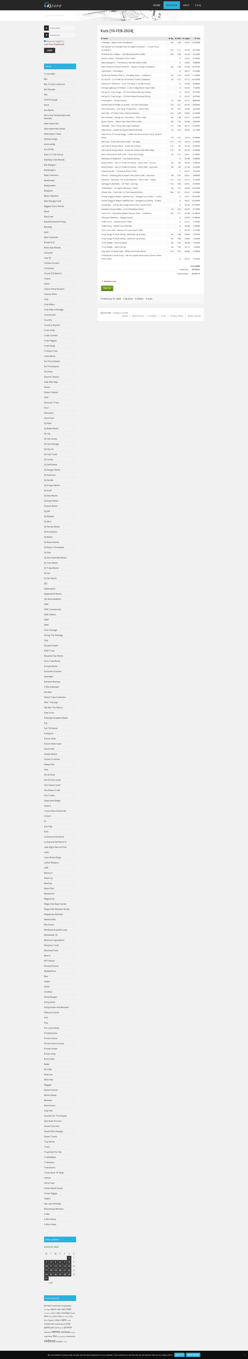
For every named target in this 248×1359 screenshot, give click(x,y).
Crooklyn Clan (51, 351)
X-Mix (46, 1214)
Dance (47, 387)
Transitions (49, 1167)
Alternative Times (52, 133)
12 (55, 1266)
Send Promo (138, 315)
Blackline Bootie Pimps (55, 221)
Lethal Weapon (51, 862)
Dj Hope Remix (51, 500)
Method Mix (50, 919)
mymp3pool (60, 1324)
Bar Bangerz (50, 164)
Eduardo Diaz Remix (53, 655)
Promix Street (50, 1048)
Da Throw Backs (52, 361)
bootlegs (47, 1309)
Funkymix (48, 733)
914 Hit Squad (50, 99)
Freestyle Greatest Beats (56, 717)
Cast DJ (47, 257)
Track (47, 1146)
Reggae (47, 1084)
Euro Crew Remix (52, 661)
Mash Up (48, 878)
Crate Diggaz (50, 340)
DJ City (47, 433)
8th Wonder (50, 89)
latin (64, 1320)
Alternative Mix (51, 123)
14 (64, 1266)
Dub (46, 640)
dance (73, 1313)
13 (60, 1266)
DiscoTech (49, 418)
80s (45, 79)
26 (55, 1274)
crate (57, 1313)
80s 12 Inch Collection (54, 84)
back (49, 1305)
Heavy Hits (49, 764)
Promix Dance (50, 1038)
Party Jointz (49, 1002)
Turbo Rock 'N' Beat (54, 1172)
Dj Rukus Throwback (54, 547)
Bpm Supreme (51, 237)
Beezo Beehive (51, 195)
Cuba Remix (49, 356)
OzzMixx (48, 991)
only (68, 1323)
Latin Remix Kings (52, 857)
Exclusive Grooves (52, 671)
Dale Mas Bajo (51, 382)
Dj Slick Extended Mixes (55, 557)
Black (46, 211)
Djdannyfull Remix (52, 593)
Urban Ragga (50, 1193)
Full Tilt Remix (50, 728)
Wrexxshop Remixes (54, 1208)
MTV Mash (49, 960)
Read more (193, 1354)
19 (55, 1270)
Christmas (49, 268)
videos (50, 1340)
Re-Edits (48, 1069)
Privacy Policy (176, 315)
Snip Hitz (48, 1110)
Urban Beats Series (53, 1188)
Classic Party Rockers (54, 288)
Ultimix (47, 1177)
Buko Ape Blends (52, 247)
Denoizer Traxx (51, 402)
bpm (46, 232)
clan (63, 1309)
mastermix (49, 1323)
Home (156, 5)
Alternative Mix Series (54, 128)
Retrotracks (49, 1105)
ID (45, 821)
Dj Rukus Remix (51, 542)
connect (47, 1313)
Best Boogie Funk (52, 201)
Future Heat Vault (52, 743)
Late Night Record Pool (55, 847)
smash (73, 1332)
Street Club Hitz (51, 1126)
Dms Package (50, 630)
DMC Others (50, 614)
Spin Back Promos (53, 1121)
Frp (45, 723)
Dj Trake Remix (51, 568)
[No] (244, 1355)
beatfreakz (56, 1305)
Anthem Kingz (51, 139)
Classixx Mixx (50, 294)
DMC (46, 604)
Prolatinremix (50, 1033)
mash (69, 1320)
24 (46, 1274)
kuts (150, 298)
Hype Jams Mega (52, 800)
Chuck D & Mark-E (53, 273)
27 (60, 1274)
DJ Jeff (47, 511)
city (59, 1309)
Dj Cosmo (48, 459)
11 (51, 1266)
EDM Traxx (49, 650)
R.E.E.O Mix (49, 1059)
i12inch (47, 816)
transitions (70, 1336)
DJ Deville (48, 480)
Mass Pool (49, 888)
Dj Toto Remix (51, 562)
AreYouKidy (49, 144)
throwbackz (61, 1336)
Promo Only (50, 1053)
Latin (46, 852)
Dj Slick (47, 552)
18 (51, 1270)
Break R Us (49, 242)
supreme (48, 1336)
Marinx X (48, 873)
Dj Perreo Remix (52, 526)
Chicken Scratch (51, 263)
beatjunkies (66, 1305)
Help (186, 5)
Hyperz (47, 805)
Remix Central (50, 1090)
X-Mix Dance (50, 1219)
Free (59, 1316)
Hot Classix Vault (52, 785)
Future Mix (49, 748)
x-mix (65, 1342)
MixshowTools (51, 950)
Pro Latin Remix (51, 1028)
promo (68, 1327)
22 (69, 1270)
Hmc (46, 769)
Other (47, 986)
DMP (46, 619)
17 (46, 1270)
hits (71, 1316)
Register (171, 5)
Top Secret (49, 1141)
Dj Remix (48, 537)
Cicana (47, 278)
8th (45, 1305)
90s (45, 94)
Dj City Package (51, 444)
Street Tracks (50, 1136)
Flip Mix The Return (53, 707)
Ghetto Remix (50, 754)
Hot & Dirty (49, 774)
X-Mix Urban (50, 1224)
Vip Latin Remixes (52, 1203)
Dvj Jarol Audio (51, 645)
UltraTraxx (49, 1183)
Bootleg (48, 226)
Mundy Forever (51, 966)
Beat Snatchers (51, 175)
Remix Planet (50, 1095)
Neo (46, 976)
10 (46, 1266)
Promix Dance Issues (54, 1043)
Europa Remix (50, 666)
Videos (47, 1198)
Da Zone (48, 371)
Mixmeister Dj (50, 935)
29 (69, 1274)
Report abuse (194, 315)
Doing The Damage (53, 635)
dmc (46, 1316)
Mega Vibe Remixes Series (56, 909)
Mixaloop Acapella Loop (55, 929)
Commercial (49, 314)
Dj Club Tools (50, 454)
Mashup (48, 883)
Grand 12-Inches (52, 759)
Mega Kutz (49, 898)
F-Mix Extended (51, 686)
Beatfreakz (49, 180)
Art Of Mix (49, 149)
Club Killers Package (54, 309)
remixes (65, 1332)
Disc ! (46, 407)
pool (61, 1328)
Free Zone (49, 712)
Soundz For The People (55, 1115)
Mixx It (47, 955)
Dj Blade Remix (51, 428)
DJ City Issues (50, 438)
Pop (46, 1022)
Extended (48, 676)
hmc (46, 1320)
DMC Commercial (52, 609)
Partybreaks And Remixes (56, 1007)
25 (51, 1274)
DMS (46, 624)
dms (55, 1316)
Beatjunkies (50, 185)
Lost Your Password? (54, 44)
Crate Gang (49, 345)
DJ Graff (48, 490)
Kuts (46, 831)
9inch (46, 104)
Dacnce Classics (51, 376)
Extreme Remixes (52, 681)
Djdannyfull (49, 588)
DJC (46, 583)
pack (47, 1327)
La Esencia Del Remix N (55, 841)
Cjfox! (46, 283)
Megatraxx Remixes (53, 914)
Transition (49, 1162)
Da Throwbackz (51, 366)
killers (58, 1320)
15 (69, 1266)
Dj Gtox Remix (50, 495)
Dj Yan (47, 573)
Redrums (48, 1074)
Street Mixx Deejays (53, 1131)
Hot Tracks (49, 795)
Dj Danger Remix (52, 469)
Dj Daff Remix (50, 464)
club (68, 1309)
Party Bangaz (50, 997)
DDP (46, 397)
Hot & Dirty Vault (52, 779)
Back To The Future (53, 154)
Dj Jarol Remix (50, 506)
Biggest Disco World (54, 206)
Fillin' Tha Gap (51, 702)
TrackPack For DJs (53, 1152)
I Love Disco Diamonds (55, 810)
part (52, 1327)
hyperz (51, 1320)
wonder (59, 1341)
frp (63, 1316)
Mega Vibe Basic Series (55, 904)
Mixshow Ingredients (54, 940)
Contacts (152, 315)
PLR (46, 1017)
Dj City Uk (48, 449)
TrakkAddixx (50, 1157)
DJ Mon (47, 521)
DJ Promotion (50, 531)
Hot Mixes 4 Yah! (52, 790)
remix (56, 1331)
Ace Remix (49, 110)
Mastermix (49, 893)
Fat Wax (48, 692)
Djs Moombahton (52, 599)
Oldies (47, 981)
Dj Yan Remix (50, 578)
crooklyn (65, 1312)
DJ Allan (48, 423)
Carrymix (48, 252)
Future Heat (50, 738)
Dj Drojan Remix (52, 485)
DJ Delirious (50, 475)
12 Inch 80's (49, 73)
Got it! (179, 1354)
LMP (46, 867)
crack (52, 1313)
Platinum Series (51, 1012)
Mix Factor (49, 924)
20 (60, 1270)
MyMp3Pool (50, 971)
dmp (51, 1316)
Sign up (107, 288)
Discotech (48, 413)
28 (64, 1274)
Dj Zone (129, 298)
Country (48, 319)
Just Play (48, 826)
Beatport (48, 190)
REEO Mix (48, 1079)
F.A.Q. (198, 5)
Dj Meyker (49, 516)
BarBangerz (50, 170)
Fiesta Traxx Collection (55, 697)
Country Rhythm (52, 325)
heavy (67, 1316)
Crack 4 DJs (49, 330)
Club (46, 299)
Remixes (48, 1100)
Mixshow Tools (51, 945)
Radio (46, 1064)
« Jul (50, 1282)
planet (57, 1327)
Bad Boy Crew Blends (54, 159)
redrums (47, 1332)
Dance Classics (51, 392)
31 (46, 1278)
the (55, 1336)
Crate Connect (51, 335)
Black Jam (48, 216)
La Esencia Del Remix (54, 836)
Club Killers (49, 304)
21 (64, 1270)
